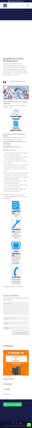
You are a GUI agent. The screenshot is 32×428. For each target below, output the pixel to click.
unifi (25, 73)
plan (18, 69)
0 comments (17, 74)
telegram (9, 73)
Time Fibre (14, 73)
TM (18, 73)
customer (5, 67)
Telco (4, 73)
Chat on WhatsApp (14, 404)
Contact (6, 389)
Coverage (7, 383)
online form (6, 143)
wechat (5, 74)
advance (19, 63)
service (8, 71)
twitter (21, 73)
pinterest (14, 69)
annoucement (6, 65)
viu (27, 73)
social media (14, 71)
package (9, 69)
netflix (4, 69)
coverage (20, 65)
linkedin (13, 67)
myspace (24, 67)
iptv (9, 67)
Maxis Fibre (18, 67)
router (4, 71)
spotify (19, 71)
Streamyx (24, 71)
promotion (22, 69)
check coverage (11, 194)
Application (8, 378)
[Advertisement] (16, 36)
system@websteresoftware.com (12, 147)
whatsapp (9, 74)
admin (6, 63)
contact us (21, 196)
